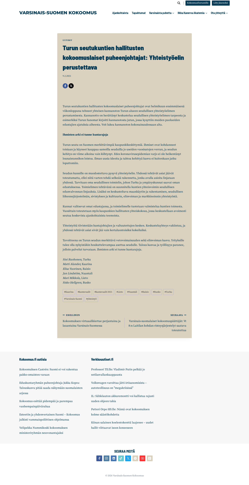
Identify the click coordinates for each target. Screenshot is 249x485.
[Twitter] (128, 458)
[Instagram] (106, 458)
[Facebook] (65, 85)
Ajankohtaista (120, 12)
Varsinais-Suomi (73, 299)
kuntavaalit (84, 292)
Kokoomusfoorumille (198, 3)
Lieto (120, 292)
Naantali (132, 292)
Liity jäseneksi (220, 3)
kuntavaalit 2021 (103, 292)
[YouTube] (142, 458)
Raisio (145, 292)
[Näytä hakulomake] (179, 3)
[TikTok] (121, 458)
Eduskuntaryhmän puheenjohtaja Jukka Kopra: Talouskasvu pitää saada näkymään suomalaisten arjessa (50, 388)
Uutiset (67, 40)
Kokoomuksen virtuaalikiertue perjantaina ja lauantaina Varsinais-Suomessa (92, 321)
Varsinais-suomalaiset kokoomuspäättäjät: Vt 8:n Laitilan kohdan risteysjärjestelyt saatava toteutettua (157, 323)
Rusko (156, 292)
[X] (71, 85)
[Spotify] (135, 458)
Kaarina (69, 292)
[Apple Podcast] (150, 458)
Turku (168, 292)
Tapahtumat (139, 12)
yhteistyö (91, 299)
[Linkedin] (114, 458)
